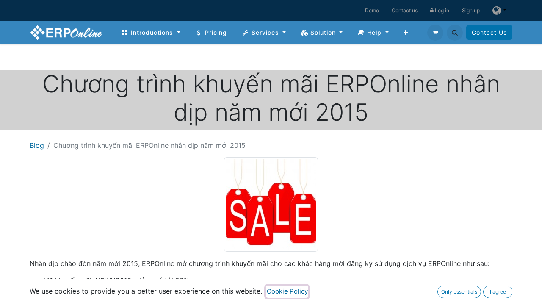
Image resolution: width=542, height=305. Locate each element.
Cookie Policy (287, 291)
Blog (37, 145)
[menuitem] (150, 32)
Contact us (405, 10)
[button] (455, 33)
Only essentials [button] (459, 291)
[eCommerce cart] (435, 33)
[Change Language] (499, 10)
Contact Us (489, 32)
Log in (441, 10)
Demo (372, 10)
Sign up (471, 10)
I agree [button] (498, 291)
